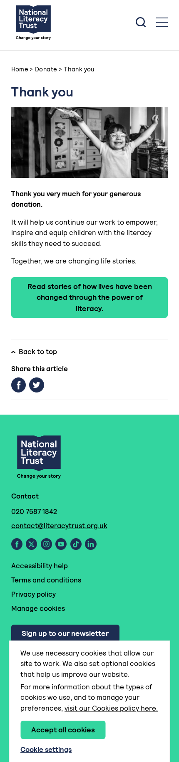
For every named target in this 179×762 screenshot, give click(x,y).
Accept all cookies (63, 729)
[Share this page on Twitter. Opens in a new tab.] (36, 384)
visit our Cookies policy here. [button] (111, 708)
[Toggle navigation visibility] (162, 22)
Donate (46, 69)
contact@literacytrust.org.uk (59, 525)
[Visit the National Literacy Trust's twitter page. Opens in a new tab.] (31, 544)
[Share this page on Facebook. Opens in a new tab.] (18, 384)
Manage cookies (38, 608)
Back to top (38, 351)
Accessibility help (39, 565)
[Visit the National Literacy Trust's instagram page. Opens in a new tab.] (46, 544)
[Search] (141, 22)
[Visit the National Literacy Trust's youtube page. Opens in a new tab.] (61, 544)
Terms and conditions (46, 580)
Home (20, 69)
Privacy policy (33, 594)
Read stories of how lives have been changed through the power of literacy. (89, 297)
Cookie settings (46, 749)
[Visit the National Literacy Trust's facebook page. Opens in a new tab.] (16, 544)
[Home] (33, 22)
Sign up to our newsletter (65, 633)
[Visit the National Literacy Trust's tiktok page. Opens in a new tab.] (76, 544)
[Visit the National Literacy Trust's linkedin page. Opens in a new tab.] (91, 544)
